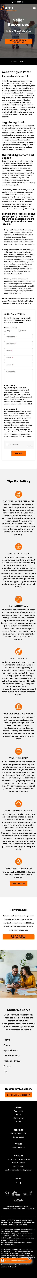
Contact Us (18, 883)
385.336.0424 (19, 2)
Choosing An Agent (15, 61)
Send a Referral (18, 1147)
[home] (8, 8)
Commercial (18, 1118)
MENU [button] (34, 8)
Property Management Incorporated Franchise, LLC (18, 1207)
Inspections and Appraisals (21, 61)
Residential (18, 1111)
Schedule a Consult (18, 1095)
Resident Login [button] (18, 1137)
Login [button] (18, 1121)
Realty (18, 1114)
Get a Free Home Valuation (18, 41)
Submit (18, 453)
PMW (5, 1225)
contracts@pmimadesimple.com (18, 1170)
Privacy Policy (22, 1225)
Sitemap (12, 1225)
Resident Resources (18, 1133)
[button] (16, 1182)
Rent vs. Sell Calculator (18, 937)
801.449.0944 (9, 303)
